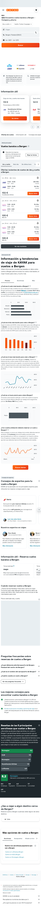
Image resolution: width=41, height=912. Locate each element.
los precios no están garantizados (11, 890)
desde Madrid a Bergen (31, 292)
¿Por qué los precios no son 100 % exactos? (17, 903)
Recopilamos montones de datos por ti (16, 899)
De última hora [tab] (26, 164)
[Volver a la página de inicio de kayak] (12, 10)
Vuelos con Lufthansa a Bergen (14, 852)
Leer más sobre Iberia (14, 519)
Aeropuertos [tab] (18, 838)
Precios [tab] (7, 280)
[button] (3, 10)
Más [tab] (33, 280)
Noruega (34, 874)
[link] (20, 467)
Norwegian (14, 776)
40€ (3, 18)
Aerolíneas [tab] (20, 280)
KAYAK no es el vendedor (11, 896)
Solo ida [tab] (16, 164)
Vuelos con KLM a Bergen (12, 854)
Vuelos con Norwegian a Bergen (14, 857)
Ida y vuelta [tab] (6, 164)
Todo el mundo (19, 874)
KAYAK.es (5, 874)
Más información (8, 546)
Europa (27, 874)
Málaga (23, 290)
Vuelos (11, 874)
